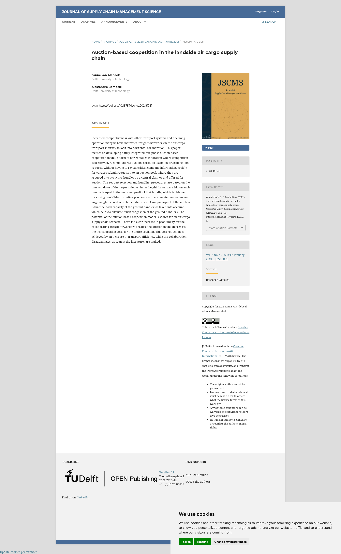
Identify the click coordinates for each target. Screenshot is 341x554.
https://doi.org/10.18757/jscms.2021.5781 (125, 105)
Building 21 (166, 472)
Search (270, 21)
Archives (88, 21)
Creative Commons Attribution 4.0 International (223, 351)
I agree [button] (186, 541)
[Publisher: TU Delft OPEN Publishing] (110, 486)
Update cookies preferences (18, 552)
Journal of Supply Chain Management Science (111, 12)
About (138, 21)
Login (275, 11)
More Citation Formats (223, 227)
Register (261, 11)
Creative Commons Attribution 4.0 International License (225, 332)
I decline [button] (202, 541)
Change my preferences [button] (230, 541)
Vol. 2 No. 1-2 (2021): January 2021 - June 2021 (148, 41)
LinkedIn (83, 497)
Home (96, 41)
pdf (210, 147)
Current (68, 21)
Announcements (114, 21)
